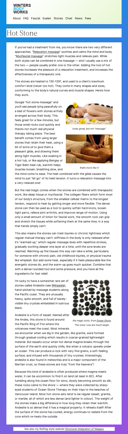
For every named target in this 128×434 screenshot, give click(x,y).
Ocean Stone (104, 320)
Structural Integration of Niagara (84, 428)
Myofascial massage (29, 56)
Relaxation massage (46, 51)
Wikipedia (58, 285)
